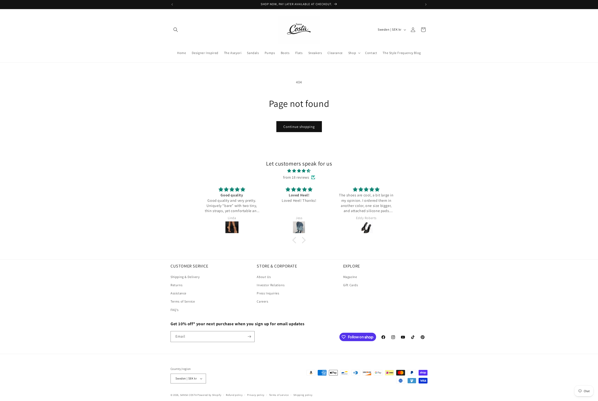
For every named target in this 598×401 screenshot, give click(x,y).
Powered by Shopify (209, 395)
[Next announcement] (426, 4)
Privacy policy (255, 394)
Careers (262, 301)
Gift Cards (350, 285)
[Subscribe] (249, 336)
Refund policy (234, 394)
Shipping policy (303, 394)
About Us (264, 277)
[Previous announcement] (172, 4)
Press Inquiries (268, 293)
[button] (176, 30)
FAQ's (175, 310)
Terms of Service (183, 301)
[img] (299, 170)
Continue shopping (299, 126)
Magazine (350, 277)
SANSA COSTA (188, 395)
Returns (176, 285)
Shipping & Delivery (185, 277)
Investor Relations (271, 285)
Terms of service (279, 394)
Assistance (178, 293)
